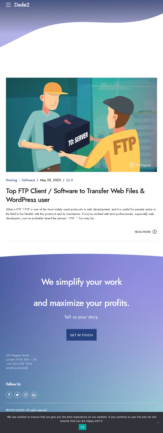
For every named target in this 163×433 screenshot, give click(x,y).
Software (28, 180)
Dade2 (21, 5)
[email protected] (17, 368)
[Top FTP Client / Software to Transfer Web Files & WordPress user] (81, 125)
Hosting (11, 180)
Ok (82, 427)
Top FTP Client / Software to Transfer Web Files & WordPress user (75, 195)
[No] (158, 422)
